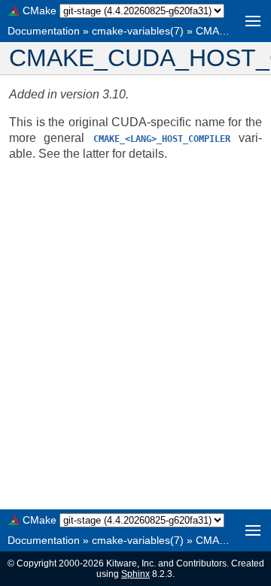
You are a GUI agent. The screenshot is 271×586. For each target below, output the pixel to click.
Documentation (44, 31)
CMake (39, 11)
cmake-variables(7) (138, 31)
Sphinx (135, 574)
